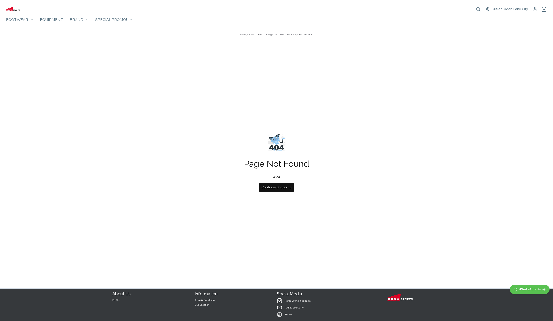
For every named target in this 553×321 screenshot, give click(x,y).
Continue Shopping (276, 187)
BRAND (76, 19)
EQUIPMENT (51, 19)
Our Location (202, 304)
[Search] (478, 9)
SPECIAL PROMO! (111, 19)
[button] (507, 9)
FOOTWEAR (17, 19)
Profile (115, 300)
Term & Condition (205, 300)
